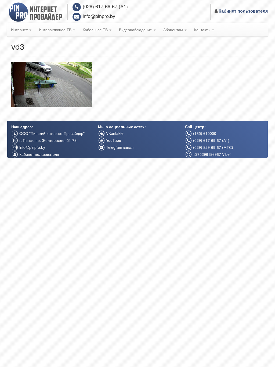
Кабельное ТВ (96, 29)
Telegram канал (119, 147)
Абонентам (173, 29)
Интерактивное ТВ (56, 29)
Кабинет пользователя (38, 154)
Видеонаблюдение (136, 29)
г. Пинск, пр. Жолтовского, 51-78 (47, 140)
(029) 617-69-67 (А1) (104, 6)
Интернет (20, 29)
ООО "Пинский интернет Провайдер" (51, 133)
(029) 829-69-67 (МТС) (212, 147)
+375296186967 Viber (211, 154)
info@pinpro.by (98, 15)
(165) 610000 (204, 133)
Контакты (202, 29)
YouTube (113, 140)
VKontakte (114, 133)
